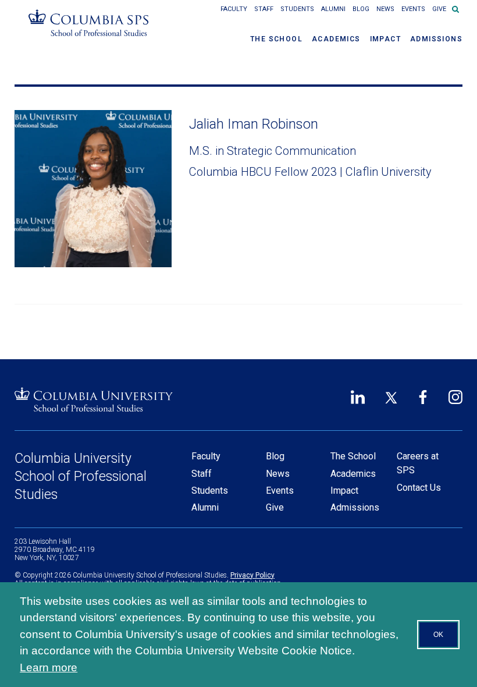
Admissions (436, 39)
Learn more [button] (48, 667)
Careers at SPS (418, 463)
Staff (263, 9)
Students (297, 9)
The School (276, 39)
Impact (385, 39)
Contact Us (419, 487)
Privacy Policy (252, 575)
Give (439, 9)
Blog (361, 9)
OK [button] (438, 635)
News (385, 9)
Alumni (333, 9)
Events (413, 9)
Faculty (233, 9)
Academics (336, 39)
